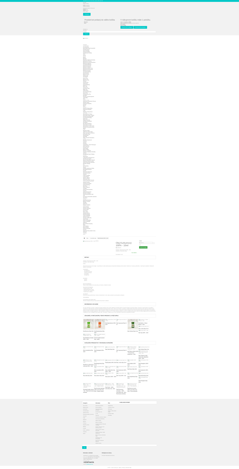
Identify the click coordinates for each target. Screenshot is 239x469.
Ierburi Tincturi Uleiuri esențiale (100, 430)
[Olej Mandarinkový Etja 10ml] (99, 324)
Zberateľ (85, 231)
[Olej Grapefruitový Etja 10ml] (132, 373)
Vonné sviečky (86, 50)
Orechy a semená (86, 208)
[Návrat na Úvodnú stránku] (84, 238)
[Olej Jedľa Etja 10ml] (88, 373)
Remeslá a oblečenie (87, 171)
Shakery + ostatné (87, 150)
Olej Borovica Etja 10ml (88, 331)
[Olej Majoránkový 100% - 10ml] (110, 320)
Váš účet (85, 30)
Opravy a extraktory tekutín (89, 160)
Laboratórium (86, 176)
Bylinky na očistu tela (88, 68)
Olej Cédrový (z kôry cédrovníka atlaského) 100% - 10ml (143, 357)
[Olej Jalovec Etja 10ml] (99, 373)
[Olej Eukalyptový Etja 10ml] (99, 347)
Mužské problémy (87, 193)
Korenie (84, 229)
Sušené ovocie (86, 216)
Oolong (84, 81)
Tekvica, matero (86, 177)
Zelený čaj (85, 83)
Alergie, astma (86, 102)
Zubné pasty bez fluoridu (88, 180)
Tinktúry (84, 198)
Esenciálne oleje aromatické (89, 48)
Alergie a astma (86, 182)
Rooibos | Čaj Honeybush (88, 96)
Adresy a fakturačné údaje (112, 411)
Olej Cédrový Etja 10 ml (132, 331)
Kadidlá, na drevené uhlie (88, 168)
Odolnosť (85, 203)
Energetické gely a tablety (88, 154)
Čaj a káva (85, 77)
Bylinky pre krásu (87, 70)
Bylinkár (85, 58)
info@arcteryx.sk (89, 464)
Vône (84, 54)
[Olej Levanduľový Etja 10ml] (88, 347)
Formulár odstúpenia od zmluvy (108, 455)
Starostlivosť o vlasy (87, 114)
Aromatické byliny (87, 71)
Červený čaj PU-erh (87, 91)
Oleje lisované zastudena (88, 137)
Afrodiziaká (85, 76)
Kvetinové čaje (86, 88)
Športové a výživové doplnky (100, 441)
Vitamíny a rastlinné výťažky (89, 151)
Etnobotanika (86, 72)
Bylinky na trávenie (87, 61)
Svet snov (85, 197)
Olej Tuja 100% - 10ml (143, 332)
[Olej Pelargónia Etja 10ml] (144, 377)
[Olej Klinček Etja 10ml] (144, 373)
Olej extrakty (86, 135)
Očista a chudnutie (87, 191)
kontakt (84, 2)
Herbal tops (85, 75)
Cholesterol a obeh (87, 183)
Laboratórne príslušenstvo (88, 157)
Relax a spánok (86, 187)
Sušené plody (86, 207)
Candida (85, 188)
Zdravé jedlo (86, 209)
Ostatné (84, 155)
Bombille (85, 95)
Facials (84, 170)
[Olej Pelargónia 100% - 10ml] (144, 360)
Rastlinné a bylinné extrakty (89, 59)
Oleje (84, 129)
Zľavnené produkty (99, 405)
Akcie (84, 234)
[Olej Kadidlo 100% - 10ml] (132, 360)
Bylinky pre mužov (87, 67)
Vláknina (85, 222)
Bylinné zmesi (86, 74)
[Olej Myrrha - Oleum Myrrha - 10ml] (144, 320)
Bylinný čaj (85, 78)
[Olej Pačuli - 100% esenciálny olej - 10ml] (110, 384)
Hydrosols (85, 118)
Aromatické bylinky (87, 64)
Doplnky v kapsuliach (87, 111)
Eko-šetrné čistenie (87, 123)
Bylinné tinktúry (86, 201)
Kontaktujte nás (99, 411)
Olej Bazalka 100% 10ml (110, 362)
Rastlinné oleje (86, 130)
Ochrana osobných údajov (101, 417)
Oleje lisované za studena (89, 132)
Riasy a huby (86, 227)
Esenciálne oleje (86, 134)
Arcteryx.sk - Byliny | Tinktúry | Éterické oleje (122, 467)
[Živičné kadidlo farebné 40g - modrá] (99, 334)
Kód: (117, 247)
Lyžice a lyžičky (86, 175)
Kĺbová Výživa (86, 149)
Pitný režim (85, 148)
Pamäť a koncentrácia (87, 189)
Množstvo (141, 242)
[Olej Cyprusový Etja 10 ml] (121, 320)
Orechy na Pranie (86, 173)
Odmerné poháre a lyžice (88, 161)
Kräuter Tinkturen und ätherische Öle (100, 427)
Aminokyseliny (86, 145)
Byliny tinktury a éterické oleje (100, 435)
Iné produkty (86, 165)
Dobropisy (110, 409)
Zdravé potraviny (86, 228)
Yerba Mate (85, 97)
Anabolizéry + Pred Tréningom (89, 144)
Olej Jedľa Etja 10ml (87, 375)
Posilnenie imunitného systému (90, 196)
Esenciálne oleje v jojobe (88, 115)
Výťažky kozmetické (87, 121)
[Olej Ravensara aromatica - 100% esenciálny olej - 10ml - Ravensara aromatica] (121, 385)
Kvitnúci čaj (85, 82)
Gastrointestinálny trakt (88, 194)
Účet (109, 403)
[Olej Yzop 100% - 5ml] (121, 373)
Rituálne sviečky (86, 163)
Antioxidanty (86, 226)
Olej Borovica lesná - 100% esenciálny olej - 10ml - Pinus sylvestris (132, 390)
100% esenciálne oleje (88, 131)
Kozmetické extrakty (87, 117)
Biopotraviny (85, 407)
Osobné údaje (111, 413)
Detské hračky (98, 443)
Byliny (84, 57)
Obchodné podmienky (100, 418)
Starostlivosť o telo (87, 124)
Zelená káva (85, 90)
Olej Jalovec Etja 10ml (99, 375)
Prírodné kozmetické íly (88, 116)
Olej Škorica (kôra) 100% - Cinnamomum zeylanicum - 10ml (132, 353)
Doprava (97, 415)
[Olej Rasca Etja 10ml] (132, 367)
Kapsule (84, 107)
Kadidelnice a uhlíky (87, 52)
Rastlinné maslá (86, 214)
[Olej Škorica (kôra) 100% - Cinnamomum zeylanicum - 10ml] (132, 348)
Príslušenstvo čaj (87, 94)
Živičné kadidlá (86, 51)
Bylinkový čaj (86, 79)
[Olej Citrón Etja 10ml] (110, 347)
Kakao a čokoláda (87, 220)
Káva (84, 98)
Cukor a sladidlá (86, 221)
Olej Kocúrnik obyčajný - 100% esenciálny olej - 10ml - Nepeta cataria (99, 390)
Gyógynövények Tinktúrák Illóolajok (101, 424)
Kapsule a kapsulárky (87, 108)
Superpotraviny (86, 213)
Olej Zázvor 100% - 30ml (110, 376)
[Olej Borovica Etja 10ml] (88, 324)
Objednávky (110, 405)
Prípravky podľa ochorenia (88, 181)
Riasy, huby (85, 211)
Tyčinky (84, 152)
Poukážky (110, 415)
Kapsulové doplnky (87, 103)
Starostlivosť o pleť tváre (88, 125)
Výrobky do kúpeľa (87, 158)
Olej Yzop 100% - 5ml (121, 375)
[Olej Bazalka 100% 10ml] (110, 360)
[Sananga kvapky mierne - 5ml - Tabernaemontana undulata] (88, 385)
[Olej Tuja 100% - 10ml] (144, 330)
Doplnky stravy (86, 100)
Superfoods (85, 218)
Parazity (84, 190)
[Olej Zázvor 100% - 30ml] (110, 373)
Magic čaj (85, 89)
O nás (97, 413)
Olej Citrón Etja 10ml (109, 349)
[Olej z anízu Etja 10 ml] (144, 326)
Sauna (84, 55)
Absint (84, 167)
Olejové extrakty (86, 119)
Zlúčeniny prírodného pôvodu (89, 101)
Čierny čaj (85, 87)
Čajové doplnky (86, 84)
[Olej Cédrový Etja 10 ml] (132, 324)
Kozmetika (85, 112)
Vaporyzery (85, 156)
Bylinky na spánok (87, 63)
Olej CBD (85, 136)
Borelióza (85, 185)
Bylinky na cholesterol (88, 69)
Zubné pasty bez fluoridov (89, 162)
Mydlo (84, 128)
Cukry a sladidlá (86, 215)
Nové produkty (98, 407)
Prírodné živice (86, 49)
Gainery (84, 142)
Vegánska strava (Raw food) (89, 230)
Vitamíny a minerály (87, 217)
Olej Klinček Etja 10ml (143, 375)
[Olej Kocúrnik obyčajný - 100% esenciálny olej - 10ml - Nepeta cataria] (99, 385)
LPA (84, 195)
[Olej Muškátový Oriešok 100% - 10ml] (88, 334)
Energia (84, 104)
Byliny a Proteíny (99, 422)
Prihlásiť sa (85, 29)
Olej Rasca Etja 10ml (132, 369)
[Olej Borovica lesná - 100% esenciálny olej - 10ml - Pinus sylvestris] (132, 385)
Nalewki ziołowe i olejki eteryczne (100, 433)
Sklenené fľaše (86, 178)
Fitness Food (86, 147)
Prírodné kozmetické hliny (88, 127)
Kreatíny (85, 143)
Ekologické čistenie (87, 169)
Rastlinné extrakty (87, 200)
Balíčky (84, 426)
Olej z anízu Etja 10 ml (143, 328)
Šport (84, 105)
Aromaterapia (86, 45)
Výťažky (85, 202)
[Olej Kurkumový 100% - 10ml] (121, 367)
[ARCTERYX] (90, 40)
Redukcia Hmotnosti (87, 139)
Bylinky (84, 56)
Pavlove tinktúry (86, 204)
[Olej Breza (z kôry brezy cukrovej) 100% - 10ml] (88, 361)
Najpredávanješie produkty (99, 410)
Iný (83, 164)
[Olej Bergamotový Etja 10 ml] (99, 360)
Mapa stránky (86, 3)
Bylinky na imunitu (87, 65)
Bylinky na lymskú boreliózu (89, 62)
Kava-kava (85, 210)
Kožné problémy (86, 184)
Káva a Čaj (85, 92)
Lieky (84, 110)
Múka (84, 224)
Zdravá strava (86, 205)
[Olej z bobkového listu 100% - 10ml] (110, 367)
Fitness (84, 138)
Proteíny (85, 141)
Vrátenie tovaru (111, 407)
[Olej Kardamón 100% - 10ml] (144, 367)
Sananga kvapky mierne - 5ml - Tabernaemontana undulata (88, 391)
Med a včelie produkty (88, 223)
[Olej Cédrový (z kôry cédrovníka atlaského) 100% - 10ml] (144, 352)
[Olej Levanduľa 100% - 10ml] (99, 367)
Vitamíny (85, 233)
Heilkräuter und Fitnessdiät (99, 438)
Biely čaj (85, 85)
